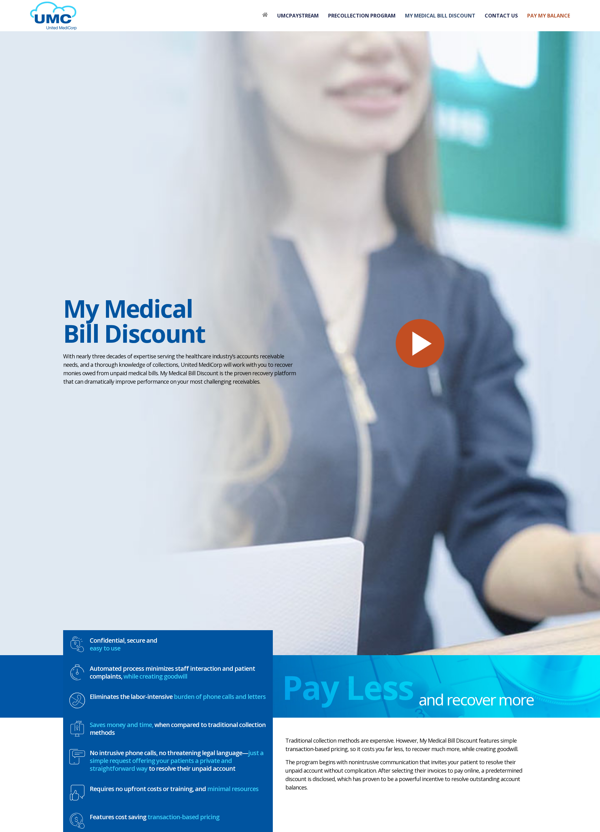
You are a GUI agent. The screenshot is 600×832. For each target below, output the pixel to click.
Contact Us (501, 15)
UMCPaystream (298, 15)
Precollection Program (362, 15)
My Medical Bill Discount (440, 15)
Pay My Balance (548, 15)
